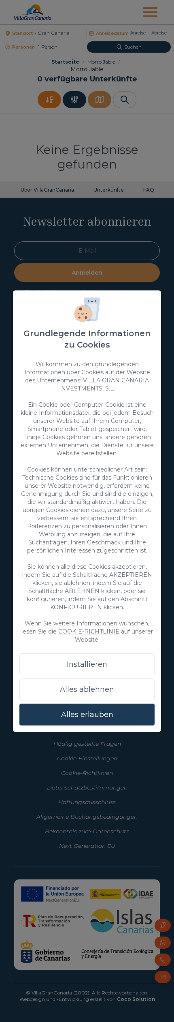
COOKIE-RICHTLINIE (88, 631)
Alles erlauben (87, 714)
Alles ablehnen (87, 689)
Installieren (87, 664)
